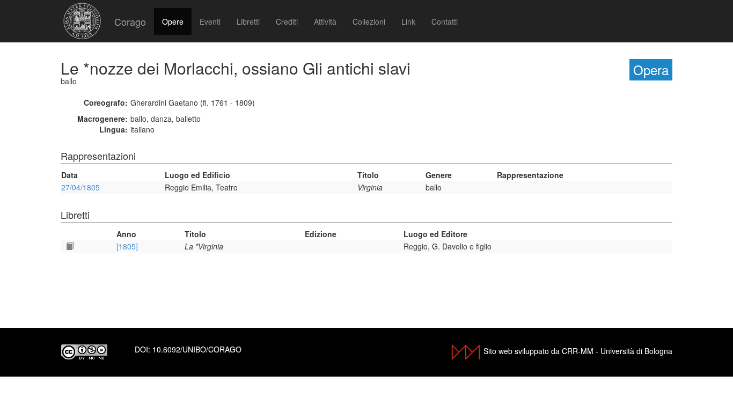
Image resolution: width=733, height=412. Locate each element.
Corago (130, 21)
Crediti (287, 21)
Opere (173, 21)
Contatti (444, 21)
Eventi (210, 21)
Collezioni (369, 21)
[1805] (127, 246)
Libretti (248, 21)
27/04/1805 (80, 187)
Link (408, 21)
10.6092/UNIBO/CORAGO (196, 349)
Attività (325, 21)
